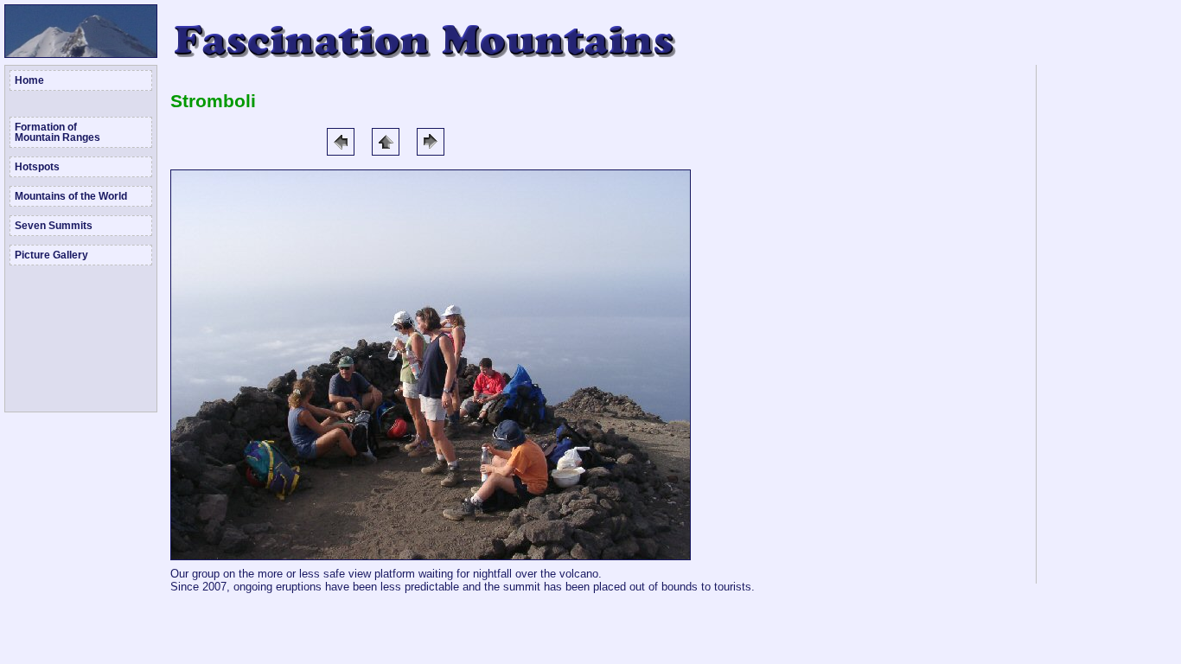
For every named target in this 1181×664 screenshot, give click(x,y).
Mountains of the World (71, 196)
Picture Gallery (51, 255)
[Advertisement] (1107, 324)
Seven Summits (54, 225)
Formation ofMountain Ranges (57, 132)
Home (29, 80)
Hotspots (37, 167)
